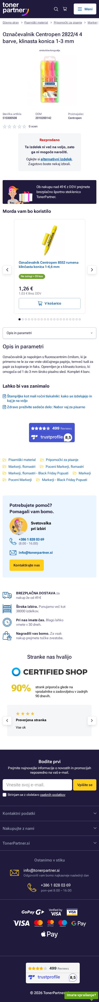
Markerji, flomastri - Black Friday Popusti (38, 473)
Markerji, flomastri (21, 467)
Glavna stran (11, 22)
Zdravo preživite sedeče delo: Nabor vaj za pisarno (46, 407)
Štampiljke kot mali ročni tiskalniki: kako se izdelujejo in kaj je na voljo (49, 398)
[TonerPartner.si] (16, 9)
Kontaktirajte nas (26, 565)
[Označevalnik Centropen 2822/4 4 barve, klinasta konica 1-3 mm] (49, 105)
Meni (88, 9)
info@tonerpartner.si (36, 553)
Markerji (85, 473)
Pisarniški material (36, 22)
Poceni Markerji (20, 480)
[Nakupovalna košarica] (65, 9)
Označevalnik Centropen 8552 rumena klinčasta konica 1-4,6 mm (48, 264)
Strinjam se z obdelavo (36, 795)
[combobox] (49, 333)
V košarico (53, 303)
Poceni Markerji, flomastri (65, 467)
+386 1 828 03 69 (31, 539)
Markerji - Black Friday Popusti (64, 480)
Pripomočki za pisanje (68, 22)
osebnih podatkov (52, 795)
